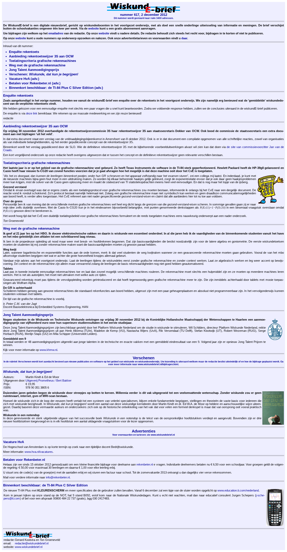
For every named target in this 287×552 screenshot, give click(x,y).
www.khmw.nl (48, 349)
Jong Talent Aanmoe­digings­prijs (34, 70)
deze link (31, 113)
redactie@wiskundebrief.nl (31, 543)
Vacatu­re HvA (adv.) (24, 79)
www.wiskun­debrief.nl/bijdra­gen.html (158, 364)
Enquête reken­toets (24, 52)
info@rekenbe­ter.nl (58, 477)
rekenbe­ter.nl (144, 464)
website (93, 28)
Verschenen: (43, 74)
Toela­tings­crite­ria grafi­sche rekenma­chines (42, 61)
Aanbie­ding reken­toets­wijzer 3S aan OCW (41, 56)
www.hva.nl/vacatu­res (39, 451)
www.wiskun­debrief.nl (163, 434)
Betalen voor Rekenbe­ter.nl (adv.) (35, 83)
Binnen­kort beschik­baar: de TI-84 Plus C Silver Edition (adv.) (56, 88)
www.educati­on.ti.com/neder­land (238, 490)
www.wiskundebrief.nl (28, 546)
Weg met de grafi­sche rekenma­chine (37, 65)
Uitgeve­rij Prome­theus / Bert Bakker (48, 380)
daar (184, 38)
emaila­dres (55, 33)
